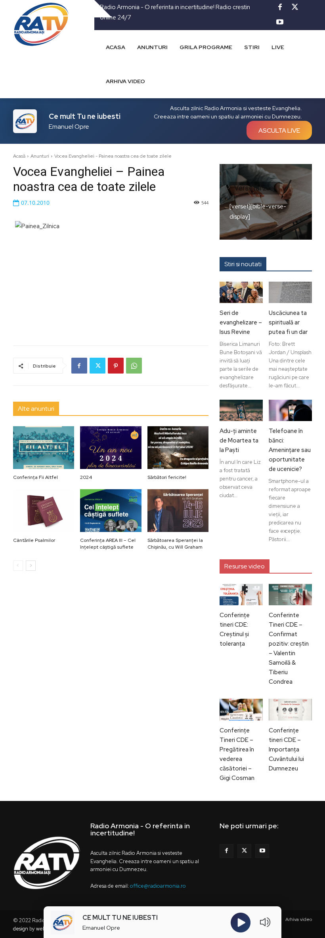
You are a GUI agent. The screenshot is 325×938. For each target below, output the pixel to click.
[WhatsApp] (134, 366)
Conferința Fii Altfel (35, 477)
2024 (86, 477)
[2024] (110, 447)
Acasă (19, 156)
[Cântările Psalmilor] (44, 510)
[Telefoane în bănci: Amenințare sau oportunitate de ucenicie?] (290, 410)
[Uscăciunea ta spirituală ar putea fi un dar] (290, 292)
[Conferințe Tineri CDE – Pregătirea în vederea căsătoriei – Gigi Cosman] (241, 709)
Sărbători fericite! (166, 477)
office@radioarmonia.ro (158, 886)
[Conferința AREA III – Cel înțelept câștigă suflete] (110, 510)
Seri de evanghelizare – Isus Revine (241, 322)
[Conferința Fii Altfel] (44, 447)
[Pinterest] (116, 366)
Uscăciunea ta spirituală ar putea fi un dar (288, 322)
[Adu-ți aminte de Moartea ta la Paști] (241, 410)
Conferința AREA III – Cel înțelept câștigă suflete (108, 543)
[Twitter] (295, 7)
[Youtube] (280, 22)
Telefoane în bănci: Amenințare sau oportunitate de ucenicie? (290, 450)
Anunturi (40, 156)
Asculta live (279, 130)
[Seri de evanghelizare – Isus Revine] (241, 292)
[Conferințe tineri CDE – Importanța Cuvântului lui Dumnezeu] (290, 709)
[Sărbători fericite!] (178, 447)
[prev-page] (18, 566)
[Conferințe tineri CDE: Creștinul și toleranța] (241, 594)
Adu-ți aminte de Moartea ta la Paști (239, 440)
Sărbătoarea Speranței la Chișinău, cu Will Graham (175, 543)
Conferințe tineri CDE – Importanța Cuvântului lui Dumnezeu (286, 749)
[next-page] (31, 566)
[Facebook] (280, 7)
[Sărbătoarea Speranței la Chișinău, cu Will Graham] (178, 510)
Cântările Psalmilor (34, 540)
